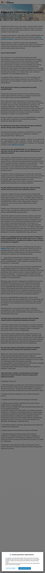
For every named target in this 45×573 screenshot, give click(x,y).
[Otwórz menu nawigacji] (43, 2)
